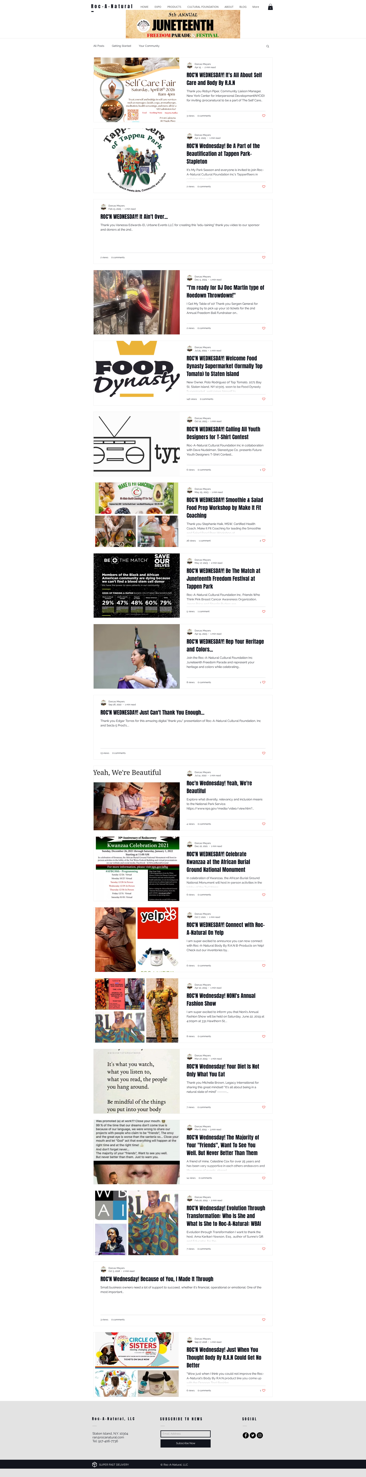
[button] (158, 6)
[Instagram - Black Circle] (260, 1435)
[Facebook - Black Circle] (246, 1435)
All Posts (98, 45)
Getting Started (121, 45)
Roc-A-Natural (112, 6)
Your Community (149, 45)
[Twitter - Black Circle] (253, 1435)
